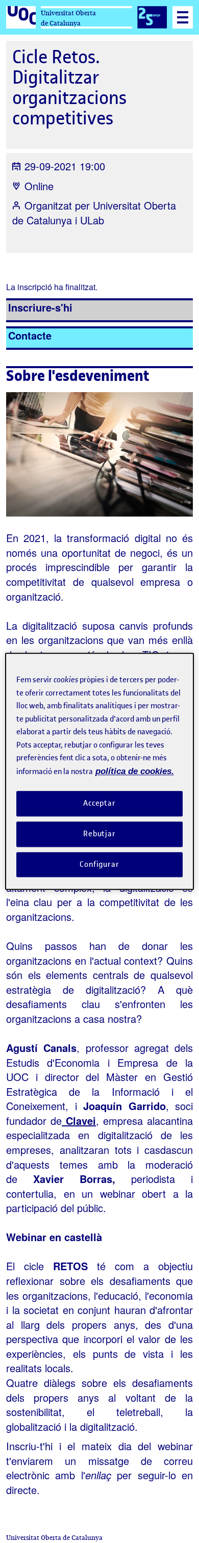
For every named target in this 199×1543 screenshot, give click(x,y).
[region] (99, 771)
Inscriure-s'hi (40, 307)
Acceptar (99, 803)
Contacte (30, 335)
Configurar (99, 864)
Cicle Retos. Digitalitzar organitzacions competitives (69, 87)
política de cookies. (134, 771)
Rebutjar (99, 834)
